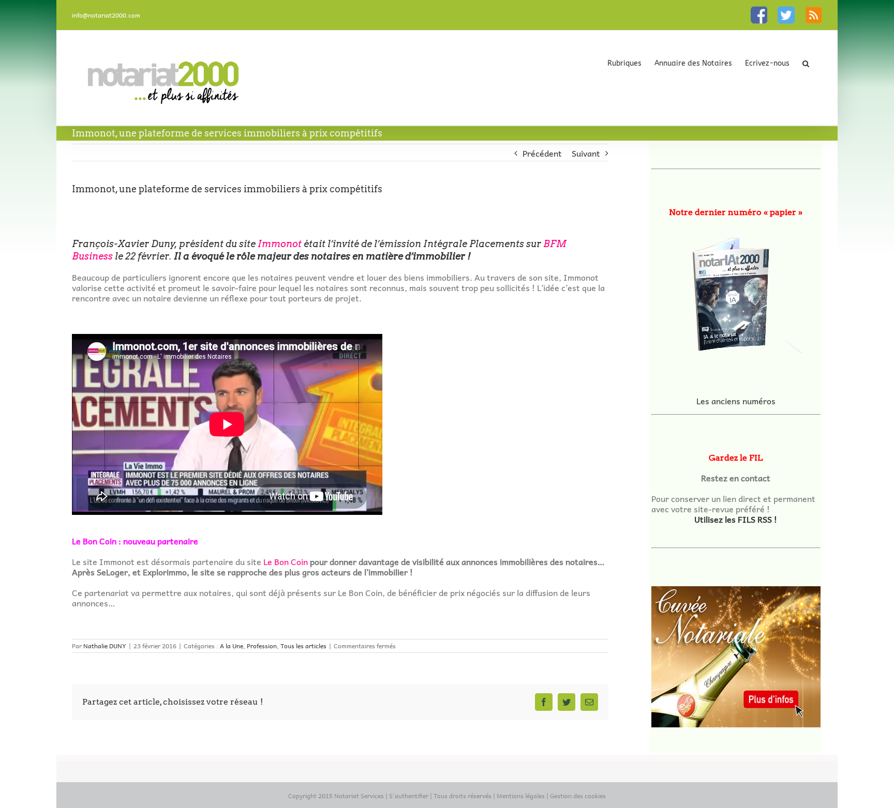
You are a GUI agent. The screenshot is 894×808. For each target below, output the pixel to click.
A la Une (231, 646)
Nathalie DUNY (104, 646)
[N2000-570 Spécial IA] (736, 290)
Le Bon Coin (285, 561)
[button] (805, 63)
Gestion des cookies (578, 795)
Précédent (542, 153)
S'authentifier (408, 795)
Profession (262, 646)
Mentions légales (521, 795)
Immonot (281, 243)
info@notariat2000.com (106, 15)
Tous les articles (303, 646)
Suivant (586, 153)
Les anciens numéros (736, 400)
